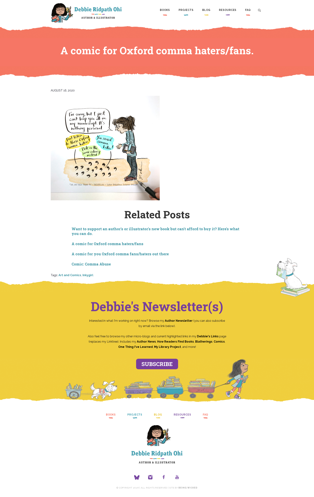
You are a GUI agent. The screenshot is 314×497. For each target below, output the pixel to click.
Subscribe (157, 363)
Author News (146, 341)
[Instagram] (150, 477)
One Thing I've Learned (135, 347)
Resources (227, 10)
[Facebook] (163, 477)
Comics (219, 341)
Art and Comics (70, 275)
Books (165, 10)
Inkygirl (87, 275)
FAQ (248, 10)
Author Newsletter (179, 320)
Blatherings (203, 341)
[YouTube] (177, 477)
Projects (186, 10)
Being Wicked (187, 487)
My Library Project (167, 347)
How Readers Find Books (175, 341)
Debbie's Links (208, 336)
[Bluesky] (137, 477)
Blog (206, 10)
